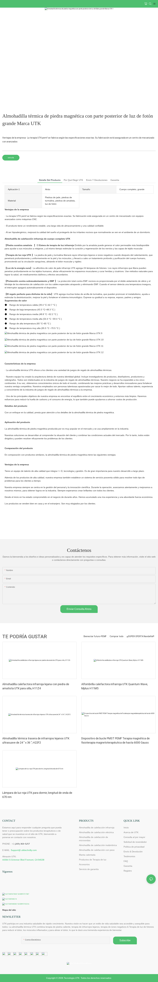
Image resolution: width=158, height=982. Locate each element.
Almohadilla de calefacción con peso (96, 850)
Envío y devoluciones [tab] (96, 180)
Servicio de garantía (89, 869)
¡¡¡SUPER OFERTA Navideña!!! (140, 636)
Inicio (126, 827)
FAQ (126, 861)
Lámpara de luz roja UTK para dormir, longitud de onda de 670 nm (37, 795)
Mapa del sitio (9, 910)
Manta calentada (87, 855)
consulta (11, 158)
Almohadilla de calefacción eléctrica (96, 832)
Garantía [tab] (114, 180)
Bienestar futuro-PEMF (95, 636)
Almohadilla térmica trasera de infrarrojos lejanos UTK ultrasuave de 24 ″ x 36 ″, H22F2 (35, 740)
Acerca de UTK (131, 832)
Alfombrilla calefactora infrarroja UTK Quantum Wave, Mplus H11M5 (114, 686)
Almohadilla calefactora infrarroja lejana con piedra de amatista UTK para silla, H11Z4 (35, 686)
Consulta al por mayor (134, 837)
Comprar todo (116, 636)
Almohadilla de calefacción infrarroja (96, 827)
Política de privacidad (134, 846)
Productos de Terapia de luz (92, 859)
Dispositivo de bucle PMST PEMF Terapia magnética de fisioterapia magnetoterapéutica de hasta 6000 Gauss (115, 740)
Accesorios (84, 864)
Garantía (128, 866)
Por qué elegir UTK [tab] (73, 180)
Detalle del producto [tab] (50, 180)
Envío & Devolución (133, 851)
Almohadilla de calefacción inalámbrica (98, 845)
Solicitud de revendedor (135, 842)
